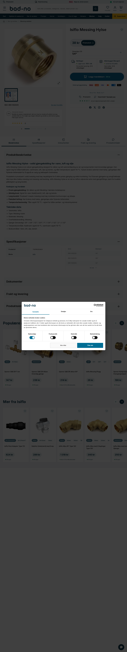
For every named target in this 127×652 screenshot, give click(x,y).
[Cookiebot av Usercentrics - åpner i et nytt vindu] (95, 305)
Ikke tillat (63, 345)
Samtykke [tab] (35, 312)
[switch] (53, 337)
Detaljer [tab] (63, 311)
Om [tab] (91, 311)
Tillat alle (90, 345)
